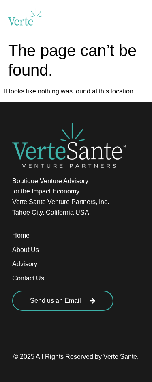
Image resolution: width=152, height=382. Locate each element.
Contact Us (28, 278)
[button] (135, 18)
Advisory (24, 263)
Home (21, 235)
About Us (25, 249)
